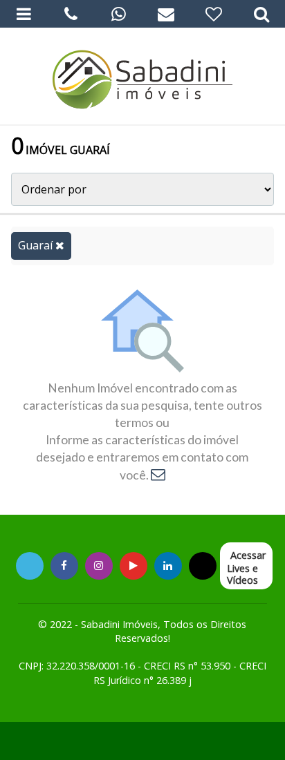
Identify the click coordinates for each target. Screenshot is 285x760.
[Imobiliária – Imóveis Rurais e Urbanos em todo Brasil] (142, 76)
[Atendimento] (71, 14)
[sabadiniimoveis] (98, 565)
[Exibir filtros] (261, 14)
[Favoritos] (214, 14)
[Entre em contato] (158, 474)
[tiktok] (167, 565)
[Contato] (166, 14)
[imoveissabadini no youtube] (133, 565)
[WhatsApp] (118, 14)
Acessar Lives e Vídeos (246, 568)
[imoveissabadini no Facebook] (64, 565)
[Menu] (24, 14)
